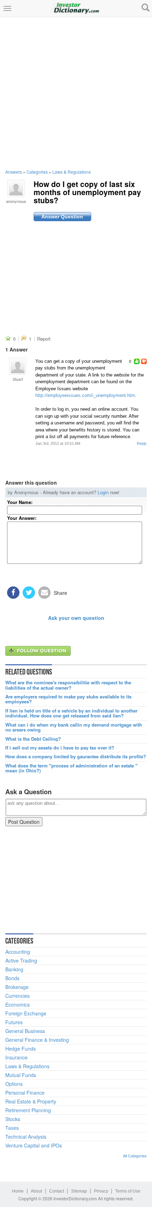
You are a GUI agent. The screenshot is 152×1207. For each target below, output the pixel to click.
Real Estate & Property (30, 1101)
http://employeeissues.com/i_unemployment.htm (85, 395)
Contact (56, 1191)
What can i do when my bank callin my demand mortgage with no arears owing (73, 727)
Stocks (12, 1118)
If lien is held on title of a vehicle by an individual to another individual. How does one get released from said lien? (71, 713)
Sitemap (79, 1191)
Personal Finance (25, 1092)
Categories (37, 172)
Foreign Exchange (25, 1013)
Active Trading (21, 960)
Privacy (101, 1191)
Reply (142, 443)
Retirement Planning (28, 1110)
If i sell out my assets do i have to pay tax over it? (59, 747)
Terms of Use (127, 1191)
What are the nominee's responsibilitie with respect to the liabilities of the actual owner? (68, 685)
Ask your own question (76, 617)
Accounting (17, 951)
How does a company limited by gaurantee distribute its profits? (75, 756)
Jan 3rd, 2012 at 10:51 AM (57, 443)
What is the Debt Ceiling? (33, 738)
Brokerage (17, 986)
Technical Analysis (25, 1136)
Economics (17, 1004)
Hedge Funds (20, 1048)
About (36, 1191)
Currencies (17, 995)
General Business (25, 1030)
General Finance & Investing (37, 1039)
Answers (13, 172)
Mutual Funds (20, 1074)
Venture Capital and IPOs (33, 1145)
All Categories (135, 1155)
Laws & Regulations (71, 172)
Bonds (12, 978)
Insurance (16, 1057)
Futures (14, 1022)
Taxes (12, 1127)
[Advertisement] (76, 93)
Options (14, 1083)
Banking (14, 969)
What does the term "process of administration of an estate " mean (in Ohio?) (71, 768)
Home (18, 1191)
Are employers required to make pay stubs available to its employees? (68, 699)
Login (103, 492)
